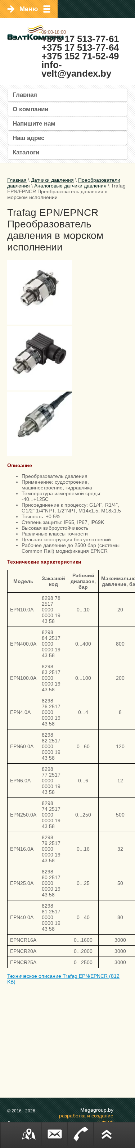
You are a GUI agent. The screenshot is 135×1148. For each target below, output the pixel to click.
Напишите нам (34, 123)
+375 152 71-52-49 (80, 56)
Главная (25, 94)
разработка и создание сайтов (86, 1118)
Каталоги (26, 152)
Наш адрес (28, 138)
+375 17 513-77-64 (80, 47)
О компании (30, 109)
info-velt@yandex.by (76, 69)
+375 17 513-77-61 (80, 39)
